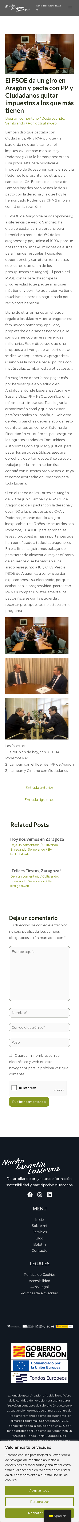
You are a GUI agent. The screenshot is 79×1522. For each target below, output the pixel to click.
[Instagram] (39, 1194)
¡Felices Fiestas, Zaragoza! (35, 870)
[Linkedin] (49, 1194)
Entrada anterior (39, 788)
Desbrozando (53, 118)
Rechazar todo (39, 1513)
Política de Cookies (39, 1275)
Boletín (39, 1245)
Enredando (18, 849)
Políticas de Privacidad (39, 1293)
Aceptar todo (39, 1490)
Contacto (39, 1251)
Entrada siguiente (39, 800)
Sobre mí (39, 1226)
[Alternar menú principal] (70, 8)
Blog (40, 1238)
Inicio (39, 1220)
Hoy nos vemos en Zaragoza (37, 839)
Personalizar (39, 1502)
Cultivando (50, 845)
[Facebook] (30, 1194)
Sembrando (15, 123)
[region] (39, 1481)
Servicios (39, 1232)
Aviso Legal (39, 1287)
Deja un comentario (22, 118)
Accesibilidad (39, 1281)
